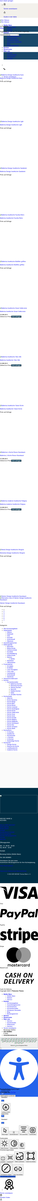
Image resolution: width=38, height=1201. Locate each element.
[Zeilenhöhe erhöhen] (2, 1116)
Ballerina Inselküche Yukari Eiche (11, 409)
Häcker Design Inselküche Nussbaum (12, 603)
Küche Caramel (12, 707)
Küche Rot (10, 725)
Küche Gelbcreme (13, 712)
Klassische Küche (13, 746)
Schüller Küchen (16, 694)
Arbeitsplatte (8, 630)
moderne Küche (12, 750)
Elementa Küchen (16, 686)
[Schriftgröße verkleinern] (2, 1101)
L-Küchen (10, 737)
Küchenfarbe (8, 696)
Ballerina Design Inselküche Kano (11, 78)
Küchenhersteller (13, 40)
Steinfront (10, 677)
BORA (13, 659)
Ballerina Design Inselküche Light (11, 125)
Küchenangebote (12, 1003)
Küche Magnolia (12, 721)
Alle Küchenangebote (10, 629)
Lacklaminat (11, 673)
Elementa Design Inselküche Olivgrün (12, 553)
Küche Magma (12, 719)
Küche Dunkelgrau (13, 709)
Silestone (10, 641)
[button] (2, 28)
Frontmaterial (8, 664)
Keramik (10, 637)
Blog (8, 44)
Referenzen (11, 57)
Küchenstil (7, 743)
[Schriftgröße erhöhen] (2, 1094)
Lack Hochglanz (12, 669)
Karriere (10, 58)
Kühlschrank (11, 655)
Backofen (10, 646)
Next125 (13, 689)
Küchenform (7, 730)
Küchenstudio (12, 55)
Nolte (12, 693)
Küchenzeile (11, 735)
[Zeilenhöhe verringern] (2, 1123)
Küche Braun (11, 705)
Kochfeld (10, 652)
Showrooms (8, 49)
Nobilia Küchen (16, 691)
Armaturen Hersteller (14, 42)
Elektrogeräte (8, 645)
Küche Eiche (11, 710)
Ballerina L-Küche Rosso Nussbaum (12, 455)
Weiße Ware (8, 25)
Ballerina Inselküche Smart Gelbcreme (12, 311)
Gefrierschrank (12, 650)
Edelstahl (10, 634)
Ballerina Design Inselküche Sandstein (12, 171)
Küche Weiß (11, 728)
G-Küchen (10, 732)
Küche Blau (11, 703)
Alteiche (9, 698)
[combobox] (19, 1043)
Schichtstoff (11, 639)
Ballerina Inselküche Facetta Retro (11, 218)
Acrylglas (10, 666)
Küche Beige (11, 702)
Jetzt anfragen (16, 316)
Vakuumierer (11, 662)
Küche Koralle (11, 718)
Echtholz (10, 668)
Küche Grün (11, 716)
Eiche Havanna (12, 700)
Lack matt (10, 671)
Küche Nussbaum (13, 723)
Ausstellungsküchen (14, 36)
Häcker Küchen (16, 687)
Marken (9, 29)
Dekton (9, 632)
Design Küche (11, 744)
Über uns (7, 51)
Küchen (6, 33)
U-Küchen (10, 739)
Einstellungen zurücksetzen (8, 1176)
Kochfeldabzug (12, 653)
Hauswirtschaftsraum (11, 678)
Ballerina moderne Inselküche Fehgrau (12, 504)
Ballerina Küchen (16, 684)
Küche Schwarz (12, 727)
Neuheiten (10, 661)
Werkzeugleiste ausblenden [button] (8, 1095)
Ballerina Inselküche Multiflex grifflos (12, 265)
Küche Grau (11, 714)
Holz (8, 636)
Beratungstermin (13, 46)
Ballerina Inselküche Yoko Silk (10, 360)
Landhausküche (12, 748)
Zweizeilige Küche (13, 741)
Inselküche (10, 734)
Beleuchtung (11, 648)
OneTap (13, 1092)
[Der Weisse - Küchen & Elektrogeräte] (4, 21)
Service (6, 47)
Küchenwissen (12, 38)
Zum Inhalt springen (6, 1)
